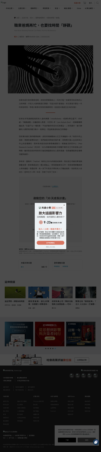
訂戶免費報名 (50, 243)
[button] (64, 205)
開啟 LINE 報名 (50, 247)
